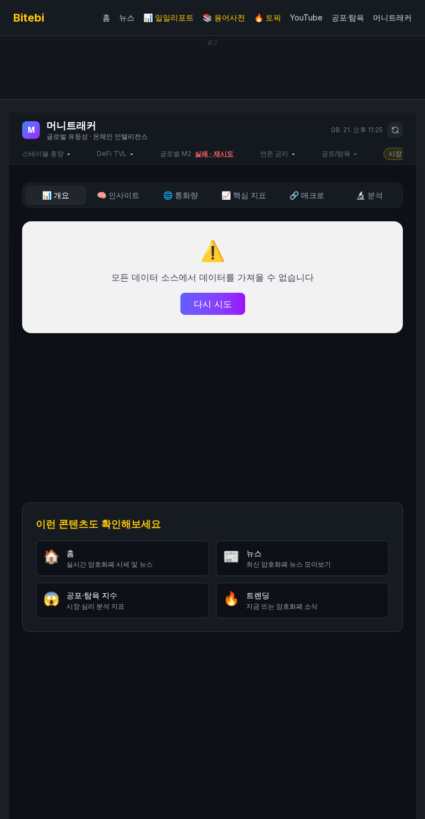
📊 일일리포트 (168, 17)
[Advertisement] (212, 71)
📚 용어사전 (224, 17)
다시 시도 (213, 303)
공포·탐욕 (347, 17)
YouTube (306, 17)
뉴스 (126, 17)
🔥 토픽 (267, 17)
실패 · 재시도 (214, 153)
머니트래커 (392, 17)
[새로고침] (395, 130)
